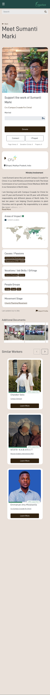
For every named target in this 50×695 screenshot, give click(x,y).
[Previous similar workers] (37, 351)
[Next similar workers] (45, 351)
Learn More (24, 406)
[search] (45, 11)
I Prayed (34, 138)
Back (6, 24)
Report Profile (43, 311)
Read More (6, 209)
